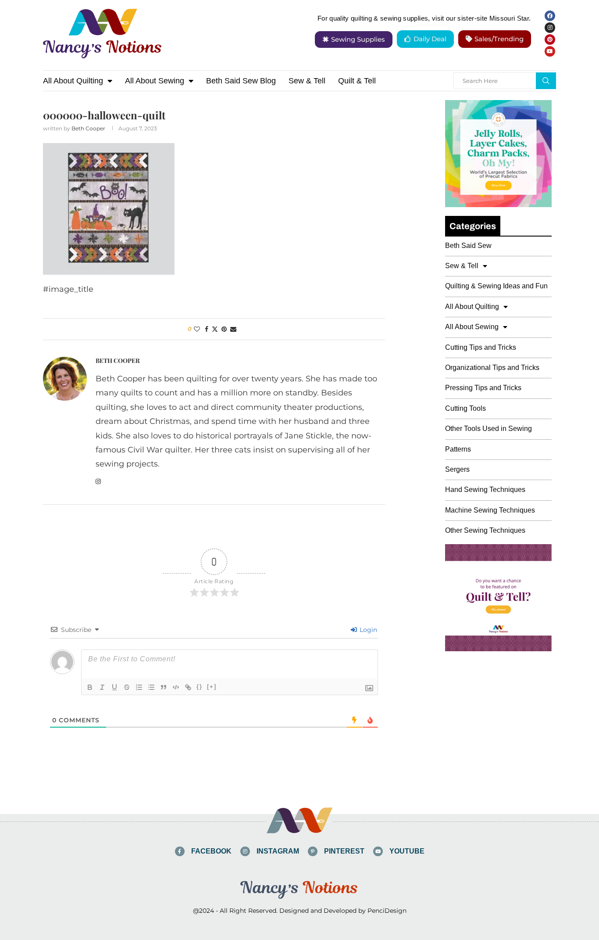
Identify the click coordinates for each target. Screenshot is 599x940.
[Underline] (114, 687)
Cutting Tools (465, 408)
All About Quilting (73, 80)
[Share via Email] (233, 329)
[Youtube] (550, 51)
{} (199, 686)
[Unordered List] (151, 687)
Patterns (458, 449)
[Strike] (127, 687)
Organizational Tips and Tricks (492, 367)
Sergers (457, 469)
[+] (212, 686)
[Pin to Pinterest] (224, 329)
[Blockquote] (163, 687)
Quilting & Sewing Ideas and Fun (496, 286)
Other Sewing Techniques (485, 530)
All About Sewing (154, 80)
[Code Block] (176, 687)
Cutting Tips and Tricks (480, 347)
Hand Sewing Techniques (485, 489)
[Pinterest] (550, 39)
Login (367, 630)
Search (546, 80)
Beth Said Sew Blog (241, 80)
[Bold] (90, 687)
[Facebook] (550, 16)
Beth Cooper (88, 128)
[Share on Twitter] (215, 329)
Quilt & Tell (357, 80)
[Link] (188, 687)
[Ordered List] (139, 687)
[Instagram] (550, 27)
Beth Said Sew (468, 245)
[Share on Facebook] (206, 329)
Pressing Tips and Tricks (483, 387)
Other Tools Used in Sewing (488, 428)
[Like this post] (197, 329)
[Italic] (102, 687)
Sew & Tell (307, 80)
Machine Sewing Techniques (490, 510)
